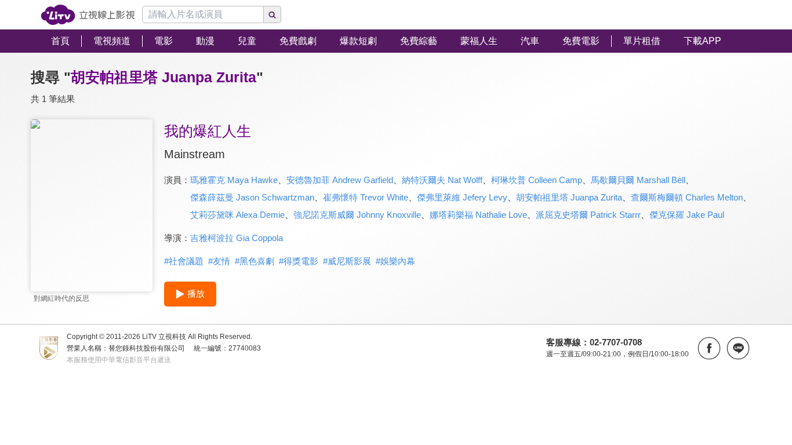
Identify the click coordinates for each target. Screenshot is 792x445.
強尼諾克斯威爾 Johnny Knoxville (357, 215)
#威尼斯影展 (347, 261)
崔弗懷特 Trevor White (365, 197)
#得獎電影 (298, 261)
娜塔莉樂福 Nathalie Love (478, 215)
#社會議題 (184, 261)
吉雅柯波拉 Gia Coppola (236, 238)
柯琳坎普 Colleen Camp (536, 180)
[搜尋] (272, 14)
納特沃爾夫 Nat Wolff (442, 180)
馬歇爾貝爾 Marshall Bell (638, 180)
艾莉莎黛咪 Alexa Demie (237, 215)
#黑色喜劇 (254, 261)
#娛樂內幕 (395, 261)
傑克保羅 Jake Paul (686, 215)
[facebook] (709, 348)
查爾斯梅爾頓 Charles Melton (687, 197)
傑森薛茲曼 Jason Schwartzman (252, 197)
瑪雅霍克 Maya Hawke (234, 180)
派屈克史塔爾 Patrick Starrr (588, 215)
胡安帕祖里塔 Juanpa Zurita (569, 197)
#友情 (219, 261)
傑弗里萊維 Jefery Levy (462, 197)
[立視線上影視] (87, 15)
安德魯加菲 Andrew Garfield (339, 180)
